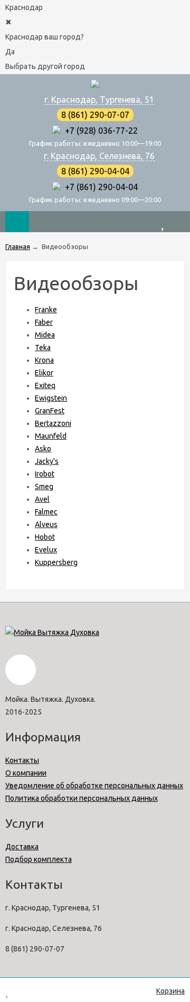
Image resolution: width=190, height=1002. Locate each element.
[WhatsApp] (56, 130)
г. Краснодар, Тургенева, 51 (99, 99)
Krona (44, 360)
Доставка (22, 846)
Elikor (44, 373)
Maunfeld (50, 436)
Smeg (44, 486)
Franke (46, 309)
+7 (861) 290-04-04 (99, 187)
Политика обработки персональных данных (81, 798)
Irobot (44, 474)
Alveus (46, 524)
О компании (25, 773)
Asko (43, 448)
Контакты (22, 760)
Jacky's (47, 461)
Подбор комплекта (38, 859)
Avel (42, 499)
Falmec (46, 512)
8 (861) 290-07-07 (95, 115)
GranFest (49, 410)
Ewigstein (51, 398)
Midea (45, 335)
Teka (43, 347)
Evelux (46, 549)
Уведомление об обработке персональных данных (94, 785)
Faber (44, 322)
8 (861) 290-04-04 (95, 171)
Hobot (45, 537)
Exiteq (45, 385)
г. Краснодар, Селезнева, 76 (99, 156)
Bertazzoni (53, 423)
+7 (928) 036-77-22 (99, 130)
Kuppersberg (56, 562)
